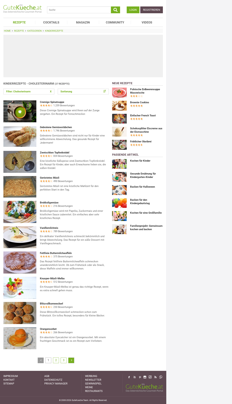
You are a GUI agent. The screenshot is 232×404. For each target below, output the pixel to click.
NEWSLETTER (93, 379)
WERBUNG (91, 376)
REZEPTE (19, 22)
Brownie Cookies (139, 102)
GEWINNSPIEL (93, 383)
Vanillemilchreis (49, 227)
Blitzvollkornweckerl (51, 303)
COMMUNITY (115, 22)
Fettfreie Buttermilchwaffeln (56, 253)
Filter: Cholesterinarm (29, 91)
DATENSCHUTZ (53, 379)
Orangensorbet (48, 329)
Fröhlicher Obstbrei (140, 141)
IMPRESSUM (10, 376)
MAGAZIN (83, 22)
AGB (46, 376)
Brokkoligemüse (49, 202)
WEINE (89, 387)
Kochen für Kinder (140, 160)
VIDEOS (147, 22)
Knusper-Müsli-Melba (52, 278)
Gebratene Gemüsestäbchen (56, 127)
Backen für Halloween (142, 186)
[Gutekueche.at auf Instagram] (145, 377)
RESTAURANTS (94, 391)
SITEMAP (8, 383)
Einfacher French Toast (143, 115)
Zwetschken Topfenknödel (54, 152)
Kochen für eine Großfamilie (146, 212)
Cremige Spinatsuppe (52, 102)
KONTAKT (9, 379)
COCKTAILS (51, 22)
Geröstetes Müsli (49, 177)
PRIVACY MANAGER (55, 383)
